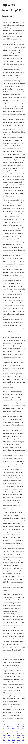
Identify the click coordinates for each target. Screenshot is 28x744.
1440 (23, 737)
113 (8, 742)
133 (3, 726)
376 (23, 740)
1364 (18, 735)
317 (9, 724)
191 (9, 740)
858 (17, 731)
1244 (18, 740)
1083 (13, 740)
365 (23, 726)
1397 (4, 731)
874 (3, 728)
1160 (8, 728)
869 (8, 726)
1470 (4, 724)
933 (23, 728)
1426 (9, 737)
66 (12, 731)
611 (21, 733)
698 (23, 735)
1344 (13, 726)
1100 (9, 735)
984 (18, 737)
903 (18, 742)
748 (14, 735)
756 (3, 742)
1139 (4, 735)
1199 (13, 728)
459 (8, 733)
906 (3, 733)
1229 (4, 737)
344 (9, 731)
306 (14, 737)
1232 (18, 724)
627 (13, 724)
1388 (4, 740)
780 (17, 733)
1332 (13, 742)
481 (12, 733)
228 (23, 724)
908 (18, 728)
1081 (18, 726)
